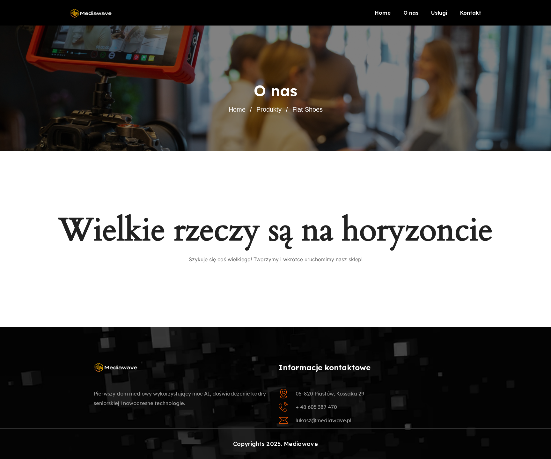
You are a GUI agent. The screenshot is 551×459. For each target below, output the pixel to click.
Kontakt (470, 13)
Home (383, 13)
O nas (410, 13)
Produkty (269, 109)
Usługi (439, 13)
